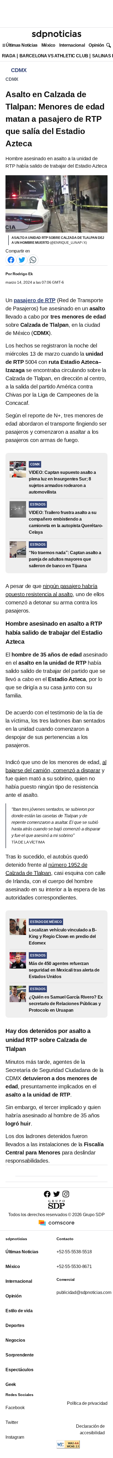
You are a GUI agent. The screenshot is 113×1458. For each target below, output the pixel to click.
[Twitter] (21, 259)
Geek (10, 1384)
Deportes (14, 1325)
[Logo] (56, 34)
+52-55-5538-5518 (74, 1251)
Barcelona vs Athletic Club (53, 56)
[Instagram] (66, 1193)
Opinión (96, 45)
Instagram (14, 1437)
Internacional (72, 45)
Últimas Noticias (22, 45)
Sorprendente (19, 1355)
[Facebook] (10, 259)
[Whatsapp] (32, 259)
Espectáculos (19, 1369)
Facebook (14, 1407)
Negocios (15, 1340)
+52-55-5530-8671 (74, 1266)
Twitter (11, 1422)
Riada (9, 56)
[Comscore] (56, 1222)
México (48, 45)
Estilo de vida (18, 1310)
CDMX (11, 79)
